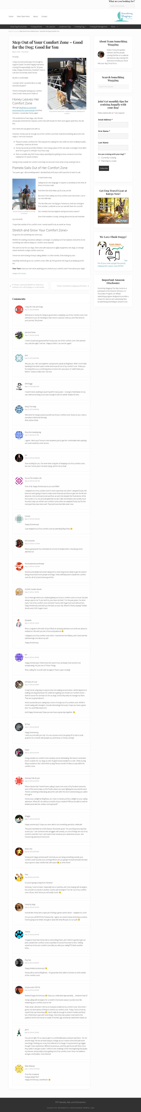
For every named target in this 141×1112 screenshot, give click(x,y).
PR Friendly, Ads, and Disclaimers (70, 1102)
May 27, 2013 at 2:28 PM (32, 685)
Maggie (27, 816)
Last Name (103, 142)
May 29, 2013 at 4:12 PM (32, 907)
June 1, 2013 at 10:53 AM (32, 1069)
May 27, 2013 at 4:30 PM (32, 727)
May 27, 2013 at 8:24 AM (32, 358)
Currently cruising (108, 158)
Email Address (105, 119)
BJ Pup (27, 724)
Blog (10, 31)
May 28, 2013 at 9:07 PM (32, 877)
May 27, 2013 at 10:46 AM (32, 519)
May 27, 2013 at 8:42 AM (32, 386)
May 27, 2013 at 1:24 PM (32, 623)
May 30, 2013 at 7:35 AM (32, 1032)
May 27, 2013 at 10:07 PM (32, 819)
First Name (104, 131)
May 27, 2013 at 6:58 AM (32, 309)
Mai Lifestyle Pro (63, 1108)
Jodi (26, 355)
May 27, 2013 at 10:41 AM (32, 481)
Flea (26, 874)
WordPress (86, 1108)
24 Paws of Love (31, 682)
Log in (92, 1108)
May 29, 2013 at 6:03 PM (32, 934)
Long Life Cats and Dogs (34, 307)
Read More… (113, 63)
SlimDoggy (28, 384)
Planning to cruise (108, 161)
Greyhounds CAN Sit (32, 987)
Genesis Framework (76, 1108)
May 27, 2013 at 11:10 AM (32, 543)
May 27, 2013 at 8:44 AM (32, 409)
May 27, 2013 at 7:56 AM (32, 335)
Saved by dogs (30, 904)
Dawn (27, 750)
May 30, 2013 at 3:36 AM (32, 990)
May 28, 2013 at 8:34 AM (32, 852)
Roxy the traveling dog (33, 432)
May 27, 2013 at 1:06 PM (32, 592)
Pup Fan (28, 960)
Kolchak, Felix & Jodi (32, 778)
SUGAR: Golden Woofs (33, 589)
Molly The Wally (30, 406)
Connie (27, 516)
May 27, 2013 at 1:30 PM (32, 657)
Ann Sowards (30, 541)
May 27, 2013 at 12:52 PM (32, 566)
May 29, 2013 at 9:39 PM (32, 963)
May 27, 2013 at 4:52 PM (32, 753)
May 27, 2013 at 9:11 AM (32, 435)
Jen (26, 455)
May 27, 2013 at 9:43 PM (32, 781)
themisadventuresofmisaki (34, 564)
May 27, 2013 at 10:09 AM (32, 458)
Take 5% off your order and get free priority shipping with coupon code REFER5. (112, 263)
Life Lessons (15, 31)
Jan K (27, 1030)
